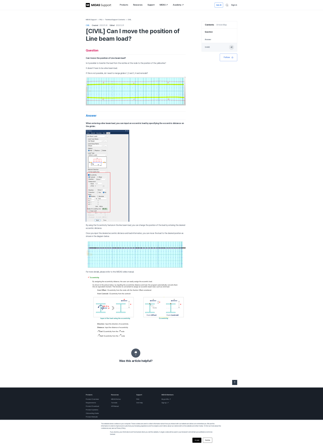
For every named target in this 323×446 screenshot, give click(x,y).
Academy (177, 5)
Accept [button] (197, 440)
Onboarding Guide (92, 413)
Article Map (221, 25)
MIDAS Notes (116, 399)
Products (124, 5)
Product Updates (92, 410)
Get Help (139, 403)
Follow (228, 57)
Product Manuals (92, 417)
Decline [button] (207, 440)
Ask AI (218, 5)
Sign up (164, 403)
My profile (165, 399)
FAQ (137, 399)
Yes (135, 353)
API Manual (115, 406)
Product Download (92, 406)
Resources (137, 5)
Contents (209, 25)
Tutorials (114, 403)
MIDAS (163, 5)
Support (151, 5)
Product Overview (92, 399)
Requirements (91, 403)
